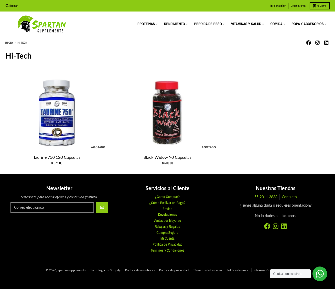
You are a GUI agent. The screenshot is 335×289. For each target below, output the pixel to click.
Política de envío (237, 270)
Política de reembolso (140, 270)
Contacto (289, 197)
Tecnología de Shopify (105, 270)
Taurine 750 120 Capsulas (56, 157)
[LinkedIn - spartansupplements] (326, 42)
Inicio (9, 42)
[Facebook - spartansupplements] (308, 42)
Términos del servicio (207, 270)
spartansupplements (72, 270)
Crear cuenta (298, 6)
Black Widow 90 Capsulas (167, 157)
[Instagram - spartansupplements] (317, 42)
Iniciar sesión (278, 6)
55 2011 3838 (265, 197)
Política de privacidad (174, 270)
